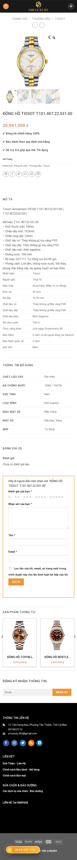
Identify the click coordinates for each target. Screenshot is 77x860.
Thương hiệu (41, 19)
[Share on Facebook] (12, 174)
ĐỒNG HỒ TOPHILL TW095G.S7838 (19, 657)
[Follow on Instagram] (14, 743)
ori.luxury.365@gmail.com (22, 733)
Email (12, 551)
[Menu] (6, 6)
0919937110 (15, 729)
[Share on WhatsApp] (6, 174)
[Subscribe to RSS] (31, 743)
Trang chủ (19, 19)
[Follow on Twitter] (23, 743)
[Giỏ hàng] (71, 6)
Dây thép (49, 376)
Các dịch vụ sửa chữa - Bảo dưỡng (23, 791)
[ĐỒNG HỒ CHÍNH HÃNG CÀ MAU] (38, 6)
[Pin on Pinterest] (32, 174)
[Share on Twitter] (19, 174)
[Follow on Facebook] (6, 743)
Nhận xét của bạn (20, 504)
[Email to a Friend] (25, 174)
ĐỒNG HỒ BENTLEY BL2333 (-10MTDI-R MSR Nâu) (57, 657)
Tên (11, 535)
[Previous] (2, 644)
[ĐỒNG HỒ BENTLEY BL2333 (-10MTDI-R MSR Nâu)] (57, 635)
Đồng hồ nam (21, 165)
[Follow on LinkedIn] (39, 743)
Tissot (60, 19)
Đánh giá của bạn (20, 491)
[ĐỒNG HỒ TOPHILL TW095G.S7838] (19, 635)
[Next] (74, 644)
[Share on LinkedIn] (38, 174)
